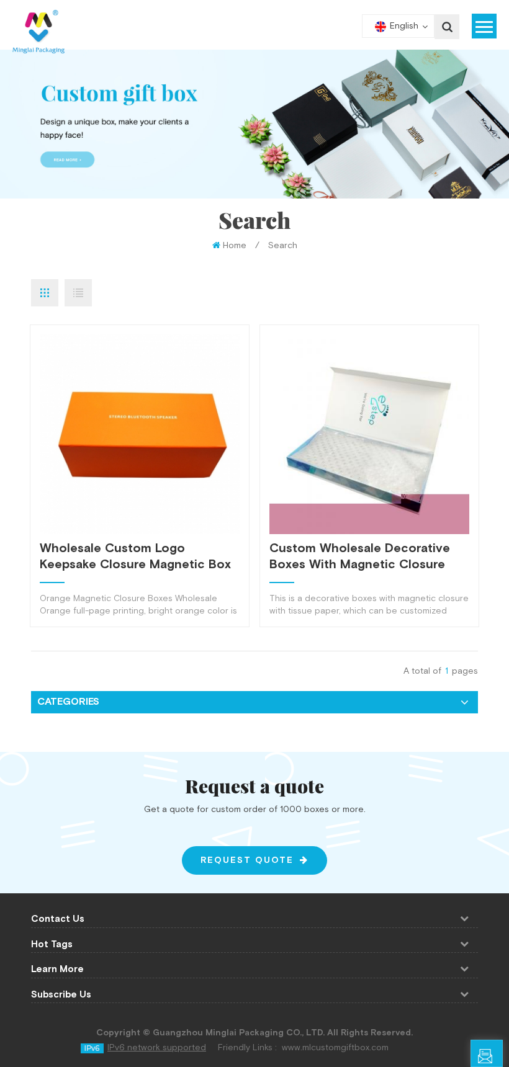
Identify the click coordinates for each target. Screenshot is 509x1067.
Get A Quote (502, 1058)
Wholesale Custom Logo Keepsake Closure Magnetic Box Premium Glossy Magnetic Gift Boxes (135, 556)
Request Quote (247, 860)
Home (234, 245)
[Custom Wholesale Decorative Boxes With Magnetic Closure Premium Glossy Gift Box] (369, 434)
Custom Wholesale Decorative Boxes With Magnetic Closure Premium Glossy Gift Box (359, 556)
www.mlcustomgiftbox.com (335, 1047)
